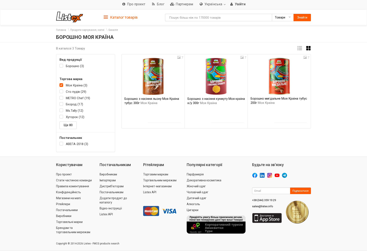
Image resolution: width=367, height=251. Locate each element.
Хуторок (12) (75, 117)
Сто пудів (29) (76, 92)
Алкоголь (193, 204)
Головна (61, 29)
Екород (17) (74, 104)
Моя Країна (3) (76, 85)
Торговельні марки (69, 222)
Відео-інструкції (111, 208)
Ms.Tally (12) (74, 111)
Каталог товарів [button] (123, 17)
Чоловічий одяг (197, 192)
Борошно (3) (75, 66)
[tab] (120, 17)
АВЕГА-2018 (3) (77, 144)
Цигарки (192, 210)
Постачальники (67, 210)
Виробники (63, 216)
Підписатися (300, 190)
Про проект (64, 174)
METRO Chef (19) (78, 98)
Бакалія (113, 29)
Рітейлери (63, 204)
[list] (300, 48)
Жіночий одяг (196, 186)
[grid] (309, 48)
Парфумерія (195, 174)
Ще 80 (68, 125)
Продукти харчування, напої (87, 29)
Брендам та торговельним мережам (73, 230)
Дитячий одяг (196, 198)
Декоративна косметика (204, 180)
